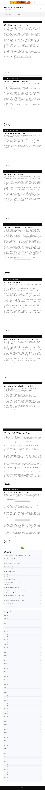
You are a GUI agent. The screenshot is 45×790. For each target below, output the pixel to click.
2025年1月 (6, 652)
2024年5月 (6, 673)
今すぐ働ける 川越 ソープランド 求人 (10, 592)
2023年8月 (6, 697)
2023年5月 (6, 705)
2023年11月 (6, 689)
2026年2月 (6, 618)
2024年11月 (6, 658)
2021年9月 (6, 758)
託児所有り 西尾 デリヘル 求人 (9, 579)
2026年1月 (6, 620)
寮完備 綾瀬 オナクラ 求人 (8, 566)
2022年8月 (6, 729)
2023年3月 (6, 711)
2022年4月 (6, 740)
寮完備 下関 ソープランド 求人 (9, 576)
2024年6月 (6, 671)
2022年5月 (6, 737)
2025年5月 (6, 642)
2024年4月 (6, 676)
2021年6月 (6, 766)
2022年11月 (6, 721)
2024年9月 (6, 663)
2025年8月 (6, 634)
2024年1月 (6, 684)
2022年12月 (6, 719)
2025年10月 (6, 628)
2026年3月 (6, 615)
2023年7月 (6, 700)
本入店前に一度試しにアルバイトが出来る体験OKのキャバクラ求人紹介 (17, 555)
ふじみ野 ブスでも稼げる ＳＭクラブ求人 (16, 81)
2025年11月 (6, 626)
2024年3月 (6, 679)
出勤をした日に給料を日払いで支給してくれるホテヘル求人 (14, 587)
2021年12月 (6, 750)
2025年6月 (6, 639)
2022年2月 (6, 745)
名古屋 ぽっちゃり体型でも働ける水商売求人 (12, 568)
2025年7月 (6, 636)
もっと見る (7, 72)
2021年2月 (6, 777)
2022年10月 (6, 724)
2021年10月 (6, 756)
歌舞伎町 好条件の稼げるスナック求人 (15, 133)
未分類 (16, 22)
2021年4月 (6, 772)
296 (30, 548)
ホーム (40, 8)
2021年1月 (6, 780)
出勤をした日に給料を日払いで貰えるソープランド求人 (14, 595)
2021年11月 (6, 753)
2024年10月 (6, 660)
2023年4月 (6, 708)
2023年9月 (6, 695)
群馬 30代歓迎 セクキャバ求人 (13, 174)
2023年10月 (6, 692)
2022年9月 (6, 727)
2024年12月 (6, 655)
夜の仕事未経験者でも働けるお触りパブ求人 (12, 558)
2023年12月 (6, 687)
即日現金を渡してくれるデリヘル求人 (10, 560)
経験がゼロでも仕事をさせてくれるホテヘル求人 (12, 563)
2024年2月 (6, 681)
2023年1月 (6, 716)
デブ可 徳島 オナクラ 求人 (8, 584)
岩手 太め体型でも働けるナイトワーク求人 (16, 492)
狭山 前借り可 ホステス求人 (9, 574)
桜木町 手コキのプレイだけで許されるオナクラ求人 (13, 598)
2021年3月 (6, 774)
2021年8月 (6, 761)
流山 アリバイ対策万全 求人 (12, 282)
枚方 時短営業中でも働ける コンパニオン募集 (18, 227)
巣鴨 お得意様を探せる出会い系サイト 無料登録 (18, 386)
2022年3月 (6, 742)
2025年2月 (6, 650)
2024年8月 (6, 665)
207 (25, 548)
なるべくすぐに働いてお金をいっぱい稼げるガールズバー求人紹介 (16, 606)
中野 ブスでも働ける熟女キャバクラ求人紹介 (12, 582)
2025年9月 (6, 631)
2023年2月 (6, 713)
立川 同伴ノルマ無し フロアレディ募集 (16, 25)
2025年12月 (6, 623)
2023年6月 (6, 703)
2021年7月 (6, 764)
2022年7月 (6, 732)
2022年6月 (6, 734)
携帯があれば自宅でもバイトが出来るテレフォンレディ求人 (21, 339)
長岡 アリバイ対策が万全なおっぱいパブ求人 (17, 433)
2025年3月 (6, 647)
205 (18, 548)
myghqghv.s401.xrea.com (9, 22)
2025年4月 (6, 644)
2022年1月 (6, 748)
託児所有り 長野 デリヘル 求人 (9, 571)
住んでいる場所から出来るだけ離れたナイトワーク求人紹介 (14, 590)
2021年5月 (6, 769)
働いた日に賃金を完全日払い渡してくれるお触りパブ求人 (14, 600)
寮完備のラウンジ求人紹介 (8, 603)
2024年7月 (6, 668)
